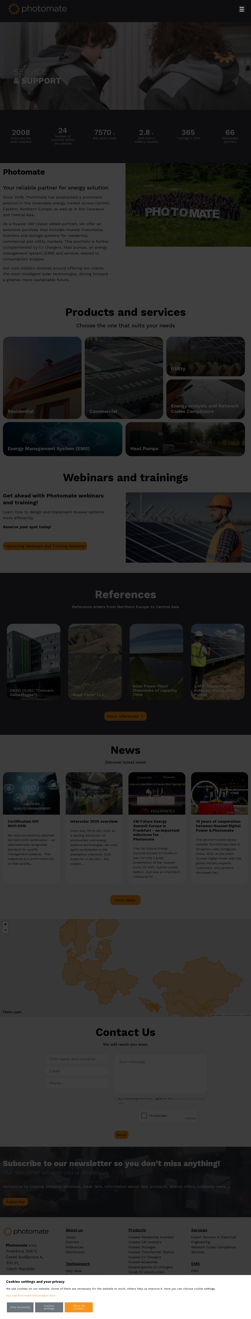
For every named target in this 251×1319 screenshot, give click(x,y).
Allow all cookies (79, 1307)
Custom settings (49, 1307)
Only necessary (20, 1307)
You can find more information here (30, 1295)
